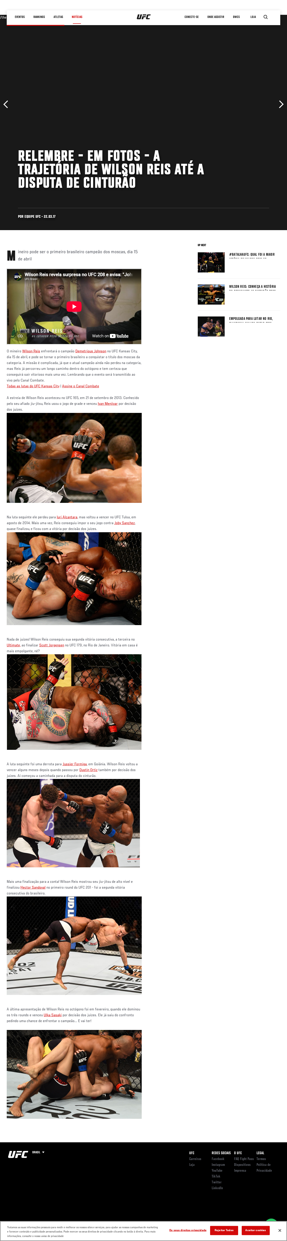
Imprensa (240, 1171)
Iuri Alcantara (67, 517)
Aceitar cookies (255, 1230)
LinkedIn (217, 1188)
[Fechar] (280, 1230)
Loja (192, 1165)
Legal (260, 1153)
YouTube (217, 1171)
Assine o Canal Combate (80, 386)
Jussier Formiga (75, 764)
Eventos (20, 17)
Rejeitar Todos (224, 1230)
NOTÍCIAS (77, 17)
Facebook (218, 1159)
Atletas (58, 17)
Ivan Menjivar (108, 404)
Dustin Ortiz (88, 770)
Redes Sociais (221, 1153)
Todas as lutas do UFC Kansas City (33, 386)
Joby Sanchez (124, 523)
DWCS (236, 17)
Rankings (39, 17)
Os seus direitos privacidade (188, 1230)
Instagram (218, 1165)
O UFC (238, 1153)
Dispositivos (242, 1165)
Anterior (7, 104)
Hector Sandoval (33, 888)
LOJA (253, 17)
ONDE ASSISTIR (215, 17)
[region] (143, 1231)
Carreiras (195, 1159)
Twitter (217, 1182)
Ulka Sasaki (53, 1015)
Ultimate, (14, 645)
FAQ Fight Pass (244, 1159)
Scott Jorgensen (51, 645)
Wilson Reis (31, 351)
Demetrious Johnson (90, 351)
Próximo (280, 104)
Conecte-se (192, 17)
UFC (191, 1153)
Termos (261, 1159)
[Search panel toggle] (265, 17)
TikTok (216, 1177)
